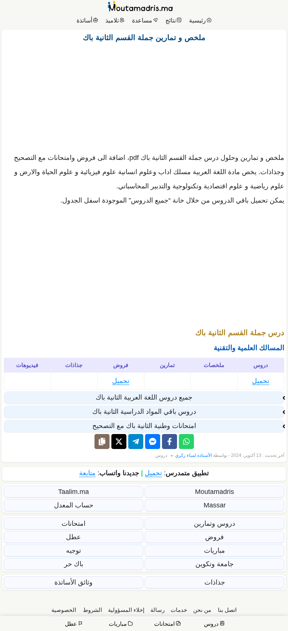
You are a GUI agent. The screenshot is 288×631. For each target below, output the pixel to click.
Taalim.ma (73, 491)
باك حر (73, 564)
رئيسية (197, 20)
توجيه (73, 550)
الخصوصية (63, 610)
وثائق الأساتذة (73, 582)
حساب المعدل (73, 505)
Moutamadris (214, 491)
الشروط (92, 610)
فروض (214, 537)
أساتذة (84, 20)
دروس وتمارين (214, 523)
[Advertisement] (144, 95)
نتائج (170, 20)
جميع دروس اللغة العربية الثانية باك (144, 397)
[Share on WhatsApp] (186, 441)
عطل (73, 537)
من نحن (202, 610)
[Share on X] (118, 441)
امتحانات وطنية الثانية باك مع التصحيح (144, 426)
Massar (215, 505)
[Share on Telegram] (135, 441)
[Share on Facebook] (169, 441)
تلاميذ (112, 20)
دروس (161, 455)
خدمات (179, 610)
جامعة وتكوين (214, 564)
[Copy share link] (102, 441)
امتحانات (74, 523)
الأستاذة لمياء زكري (193, 455)
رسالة (157, 610)
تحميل (260, 381)
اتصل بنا (227, 610)
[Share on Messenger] (152, 441)
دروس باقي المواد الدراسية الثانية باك (144, 411)
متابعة (87, 473)
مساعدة (142, 20)
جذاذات (214, 582)
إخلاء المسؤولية (126, 610)
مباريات (214, 550)
